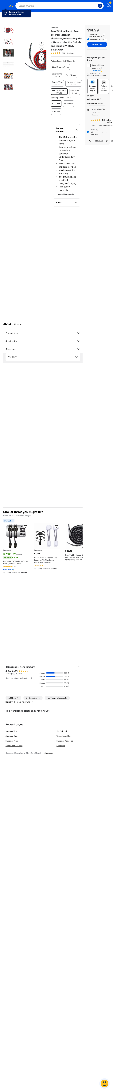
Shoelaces (61, 746)
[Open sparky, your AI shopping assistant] (104, 1083)
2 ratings (70, 53)
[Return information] (105, 39)
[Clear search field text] (96, 5)
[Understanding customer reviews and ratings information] (31, 678)
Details (104, 132)
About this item (12, 324)
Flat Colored (62, 731)
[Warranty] (76, 357)
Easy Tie (54, 27)
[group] (62, 53)
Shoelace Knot (12, 736)
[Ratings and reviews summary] (78, 665)
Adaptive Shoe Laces (14, 746)
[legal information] (104, 35)
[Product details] (78, 333)
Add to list (99, 141)
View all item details (66, 194)
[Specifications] (78, 341)
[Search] (100, 6)
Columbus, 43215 (94, 99)
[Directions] (78, 349)
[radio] (60, 67)
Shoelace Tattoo (12, 731)
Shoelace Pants (12, 741)
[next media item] (41, 56)
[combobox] (59, 5)
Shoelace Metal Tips (65, 741)
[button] (35, 59)
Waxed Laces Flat (64, 736)
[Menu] (4, 6)
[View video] (41, 61)
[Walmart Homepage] (11, 6)
